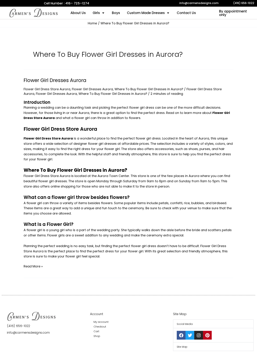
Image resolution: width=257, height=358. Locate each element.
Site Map (182, 347)
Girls (96, 13)
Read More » (33, 266)
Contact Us (186, 13)
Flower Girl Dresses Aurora (55, 80)
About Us (78, 13)
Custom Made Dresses (146, 13)
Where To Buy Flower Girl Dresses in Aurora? (149, 89)
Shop (97, 336)
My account (101, 322)
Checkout (100, 326)
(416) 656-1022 (18, 326)
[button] (213, 324)
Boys (116, 13)
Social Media (185, 324)
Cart (96, 331)
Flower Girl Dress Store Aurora (47, 89)
